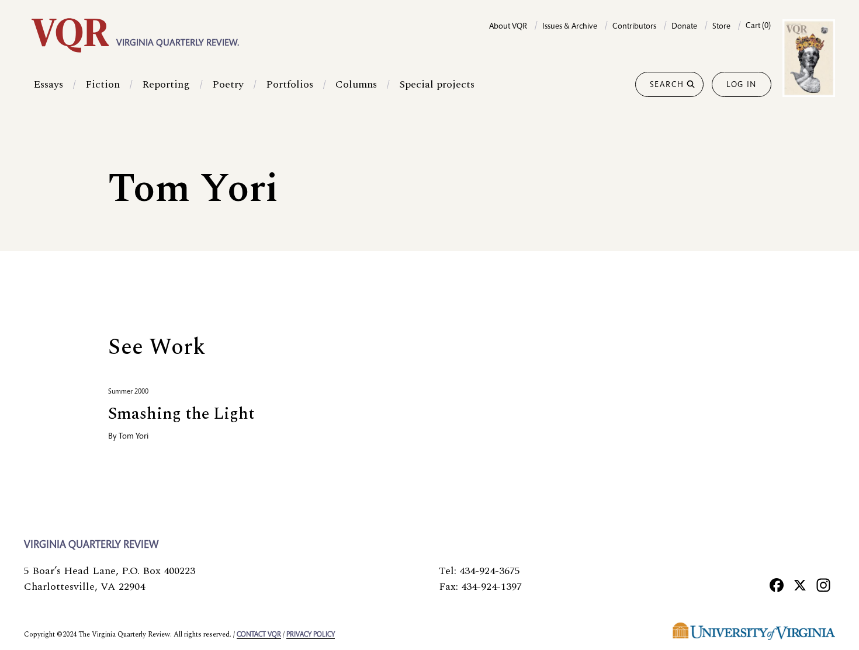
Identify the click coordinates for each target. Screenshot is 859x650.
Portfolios (289, 84)
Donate (684, 27)
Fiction (102, 84)
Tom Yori (133, 437)
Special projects (436, 84)
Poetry (228, 84)
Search (667, 85)
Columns (356, 84)
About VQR (508, 27)
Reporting (166, 84)
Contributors (634, 27)
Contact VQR (259, 634)
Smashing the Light (181, 413)
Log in (741, 85)
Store (721, 27)
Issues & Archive (569, 27)
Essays (48, 84)
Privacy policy (310, 634)
